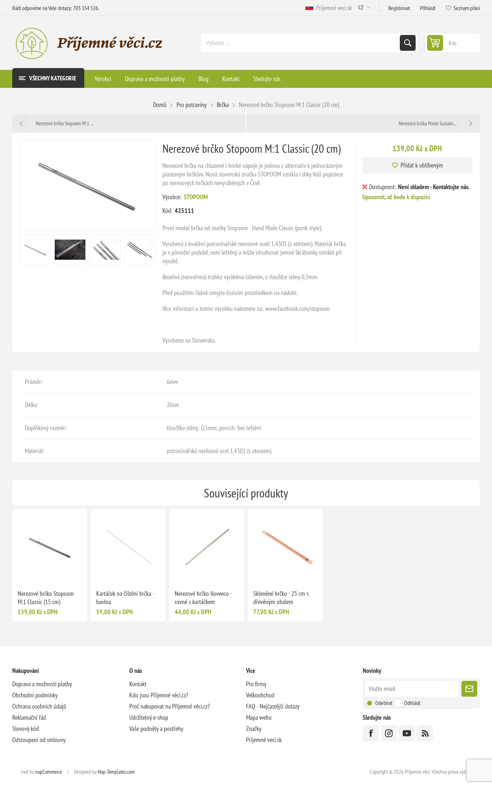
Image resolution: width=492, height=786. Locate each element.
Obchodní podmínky (35, 695)
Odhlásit (412, 702)
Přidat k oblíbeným (422, 165)
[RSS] (425, 733)
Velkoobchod (260, 695)
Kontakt (138, 684)
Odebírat (383, 702)
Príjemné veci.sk (332, 8)
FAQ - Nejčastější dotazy (273, 706)
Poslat (469, 689)
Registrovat (399, 8)
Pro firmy (256, 684)
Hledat (408, 43)
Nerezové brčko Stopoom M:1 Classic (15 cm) (46, 597)
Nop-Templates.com (116, 771)
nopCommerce (48, 771)
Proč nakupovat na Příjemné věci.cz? (169, 706)
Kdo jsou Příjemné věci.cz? (158, 695)
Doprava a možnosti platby (42, 684)
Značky (253, 728)
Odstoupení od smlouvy (39, 740)
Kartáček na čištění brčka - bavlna (125, 597)
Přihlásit (427, 8)
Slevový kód (25, 728)
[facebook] (371, 733)
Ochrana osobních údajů (39, 706)
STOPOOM (196, 197)
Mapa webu (259, 717)
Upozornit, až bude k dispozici (396, 197)
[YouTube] (407, 733)
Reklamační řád (29, 717)
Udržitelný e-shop (148, 717)
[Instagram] (389, 733)
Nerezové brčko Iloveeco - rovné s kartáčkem (203, 597)
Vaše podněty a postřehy (156, 728)
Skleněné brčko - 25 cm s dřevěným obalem (281, 597)
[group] (49, 546)
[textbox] (301, 43)
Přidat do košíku (65, 572)
